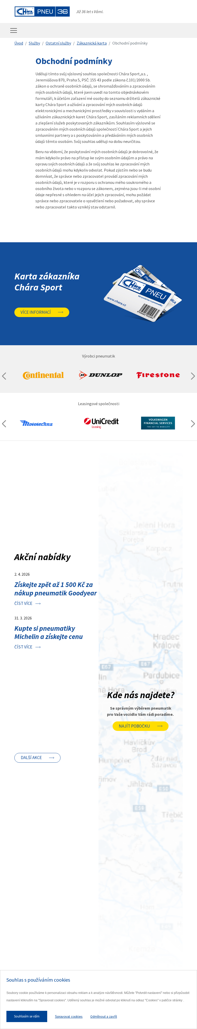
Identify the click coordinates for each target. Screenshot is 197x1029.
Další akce (31, 757)
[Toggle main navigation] (13, 30)
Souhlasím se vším (27, 1016)
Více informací (36, 312)
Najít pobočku (134, 726)
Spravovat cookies (69, 1016)
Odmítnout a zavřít (103, 1016)
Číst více (23, 603)
